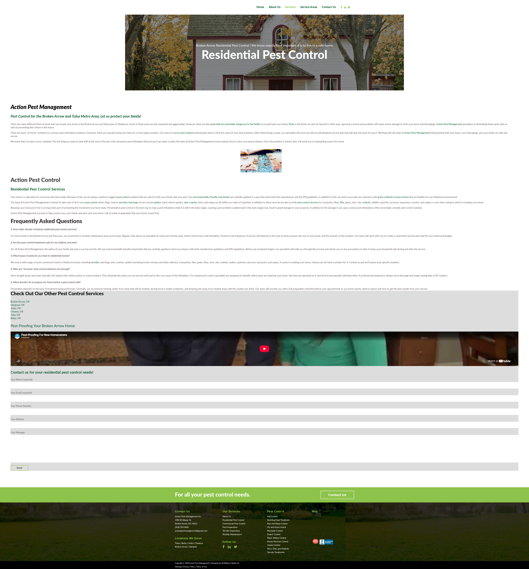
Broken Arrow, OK (20, 302)
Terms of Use (201, 567)
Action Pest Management (449, 124)
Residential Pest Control (233, 520)
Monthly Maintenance (232, 534)
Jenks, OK (16, 308)
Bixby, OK (16, 318)
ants (186, 202)
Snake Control (273, 545)
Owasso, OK (17, 311)
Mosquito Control (275, 531)
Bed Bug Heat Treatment (278, 520)
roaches (193, 202)
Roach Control (273, 534)
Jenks (191, 543)
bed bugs (133, 202)
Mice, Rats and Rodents (278, 549)
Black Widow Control (276, 538)
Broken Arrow (181, 547)
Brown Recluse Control (277, 541)
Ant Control (272, 516)
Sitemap (178, 567)
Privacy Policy (189, 567)
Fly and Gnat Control (276, 527)
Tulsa (177, 543)
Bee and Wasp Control (277, 523)
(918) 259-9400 (182, 527)
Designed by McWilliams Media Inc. (225, 563)
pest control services (307, 202)
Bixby (184, 543)
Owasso (199, 543)
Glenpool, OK (18, 305)
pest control (186, 133)
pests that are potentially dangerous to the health (235, 124)
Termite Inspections (231, 531)
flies (342, 202)
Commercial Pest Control (233, 523)
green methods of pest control (393, 197)
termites (123, 202)
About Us (226, 516)
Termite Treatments (276, 552)
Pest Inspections (229, 527)
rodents (366, 202)
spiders (157, 202)
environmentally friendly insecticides (211, 197)
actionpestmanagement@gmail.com (191, 531)
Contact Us (337, 495)
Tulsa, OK (15, 315)
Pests (291, 124)
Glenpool (193, 547)
